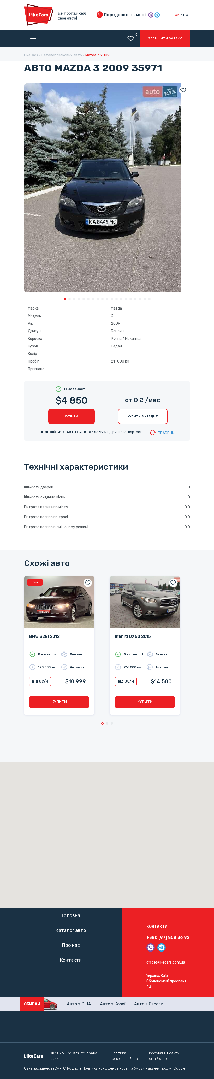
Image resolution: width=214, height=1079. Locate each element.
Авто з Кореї (112, 1003)
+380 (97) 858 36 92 (167, 937)
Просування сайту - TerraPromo (164, 1056)
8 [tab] (98, 299)
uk (177, 15)
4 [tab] (79, 299)
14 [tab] (126, 299)
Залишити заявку (165, 38)
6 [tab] (88, 299)
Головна (71, 915)
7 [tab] (93, 299)
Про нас (71, 945)
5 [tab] (83, 299)
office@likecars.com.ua (165, 962)
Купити (71, 416)
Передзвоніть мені (124, 14)
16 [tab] (135, 299)
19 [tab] (149, 299)
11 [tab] (112, 299)
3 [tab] (74, 299)
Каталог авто (70, 930)
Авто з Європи (148, 1003)
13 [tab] (121, 299)
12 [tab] (116, 299)
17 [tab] (140, 299)
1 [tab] (65, 299)
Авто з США (79, 1003)
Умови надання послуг (153, 1068)
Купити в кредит (142, 416)
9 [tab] (102, 299)
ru (185, 15)
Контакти (71, 960)
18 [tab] (145, 299)
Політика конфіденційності (125, 1056)
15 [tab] (130, 299)
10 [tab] (107, 299)
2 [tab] (69, 299)
